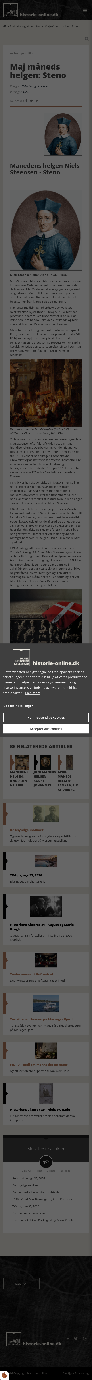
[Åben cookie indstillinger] (4, 1375)
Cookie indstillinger (18, 706)
